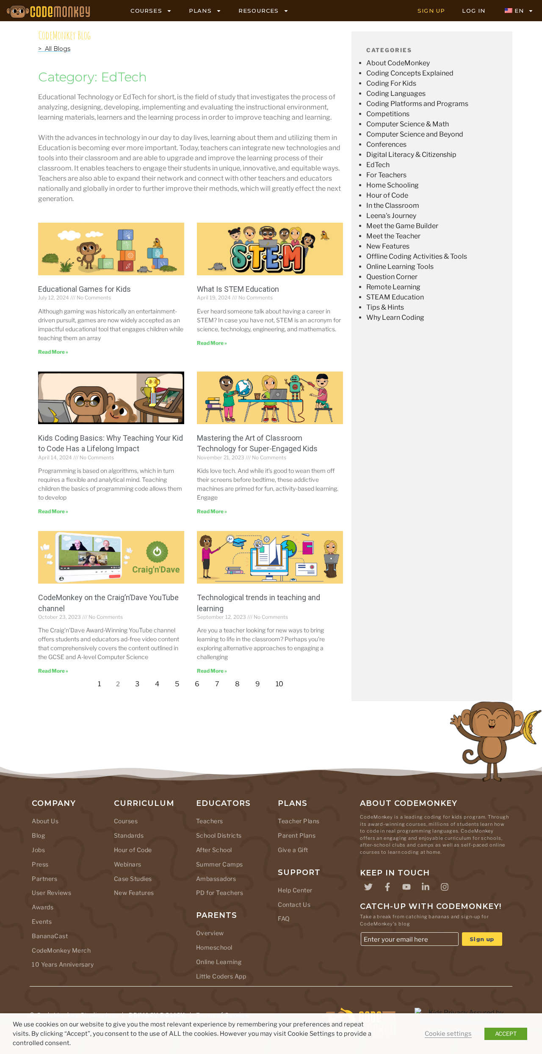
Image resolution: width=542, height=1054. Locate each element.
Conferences (386, 144)
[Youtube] (406, 886)
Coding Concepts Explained (410, 73)
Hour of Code (387, 195)
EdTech (378, 165)
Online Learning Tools (400, 267)
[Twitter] (368, 886)
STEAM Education (395, 297)
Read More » (53, 352)
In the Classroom (392, 205)
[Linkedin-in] (425, 886)
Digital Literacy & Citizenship (411, 155)
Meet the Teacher (393, 236)
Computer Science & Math (407, 124)
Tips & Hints (385, 307)
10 (281, 682)
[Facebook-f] (387, 886)
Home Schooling (392, 185)
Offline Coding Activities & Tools (416, 256)
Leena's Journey (391, 216)
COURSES (146, 10)
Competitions (387, 114)
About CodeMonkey (398, 63)
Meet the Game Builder (402, 226)
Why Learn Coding (395, 317)
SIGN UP (431, 10)
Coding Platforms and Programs (417, 104)
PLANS (200, 10)
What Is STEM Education (238, 289)
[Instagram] (444, 886)
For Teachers (386, 175)
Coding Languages (396, 93)
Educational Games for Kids (84, 289)
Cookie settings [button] (448, 1033)
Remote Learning (393, 287)
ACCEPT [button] (506, 1033)
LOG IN (473, 10)
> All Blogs (54, 49)
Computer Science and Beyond (414, 134)
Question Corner (392, 277)
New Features (387, 246)
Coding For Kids (391, 83)
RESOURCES (258, 10)
